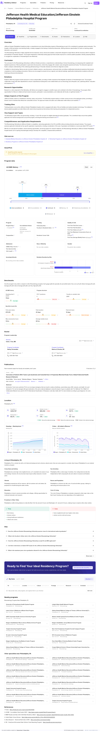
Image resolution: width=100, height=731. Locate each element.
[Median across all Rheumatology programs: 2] (58, 299)
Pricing (52, 2)
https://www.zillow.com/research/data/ (40, 719)
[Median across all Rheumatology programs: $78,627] (27, 315)
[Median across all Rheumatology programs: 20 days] (57, 315)
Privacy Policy (26, 730)
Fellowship (36, 8)
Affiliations (40, 381)
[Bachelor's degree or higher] (74, 409)
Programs (23, 2)
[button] (85, 3)
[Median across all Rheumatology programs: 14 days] (90, 315)
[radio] (13, 585)
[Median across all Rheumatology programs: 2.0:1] (88, 299)
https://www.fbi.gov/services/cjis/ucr (52, 722)
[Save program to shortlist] (74, 23)
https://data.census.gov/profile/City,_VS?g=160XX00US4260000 (38, 717)
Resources (61, 2)
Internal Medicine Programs (22, 8)
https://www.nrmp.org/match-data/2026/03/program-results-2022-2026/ (55, 714)
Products (43, 2)
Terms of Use (19, 730)
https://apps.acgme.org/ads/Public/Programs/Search (41, 712)
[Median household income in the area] (48, 409)
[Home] (4, 8)
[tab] (86, 167)
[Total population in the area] (16, 409)
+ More (8, 393)
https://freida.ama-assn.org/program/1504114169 (22, 709)
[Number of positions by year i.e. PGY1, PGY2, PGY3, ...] (14, 225)
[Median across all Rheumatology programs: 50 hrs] (58, 324)
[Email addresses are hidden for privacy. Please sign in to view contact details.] (93, 340)
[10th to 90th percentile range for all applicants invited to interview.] (18, 246)
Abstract (33, 381)
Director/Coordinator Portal (85, 23)
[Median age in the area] (72, 414)
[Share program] (71, 23)
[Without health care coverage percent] (43, 414)
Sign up (90, 3)
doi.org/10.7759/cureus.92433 (22, 381)
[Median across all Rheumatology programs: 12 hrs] (27, 324)
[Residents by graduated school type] (14, 235)
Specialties (33, 2)
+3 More (46, 379)
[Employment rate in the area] (17, 414)
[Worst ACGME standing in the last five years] (18, 295)
